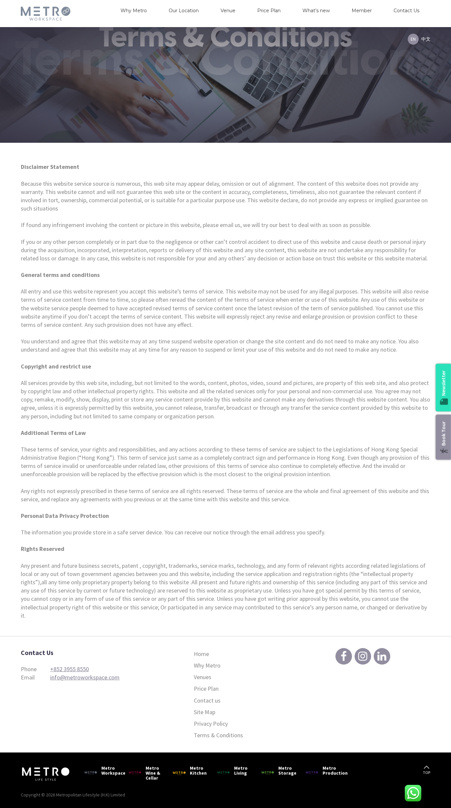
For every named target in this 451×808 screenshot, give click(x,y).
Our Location (184, 11)
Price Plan (269, 11)
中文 (426, 39)
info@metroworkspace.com (85, 677)
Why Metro (134, 11)
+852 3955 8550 (69, 669)
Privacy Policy (211, 723)
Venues (202, 677)
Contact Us (406, 11)
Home (201, 654)
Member (362, 11)
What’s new (316, 11)
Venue (228, 11)
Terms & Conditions (218, 735)
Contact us (207, 700)
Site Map (204, 712)
